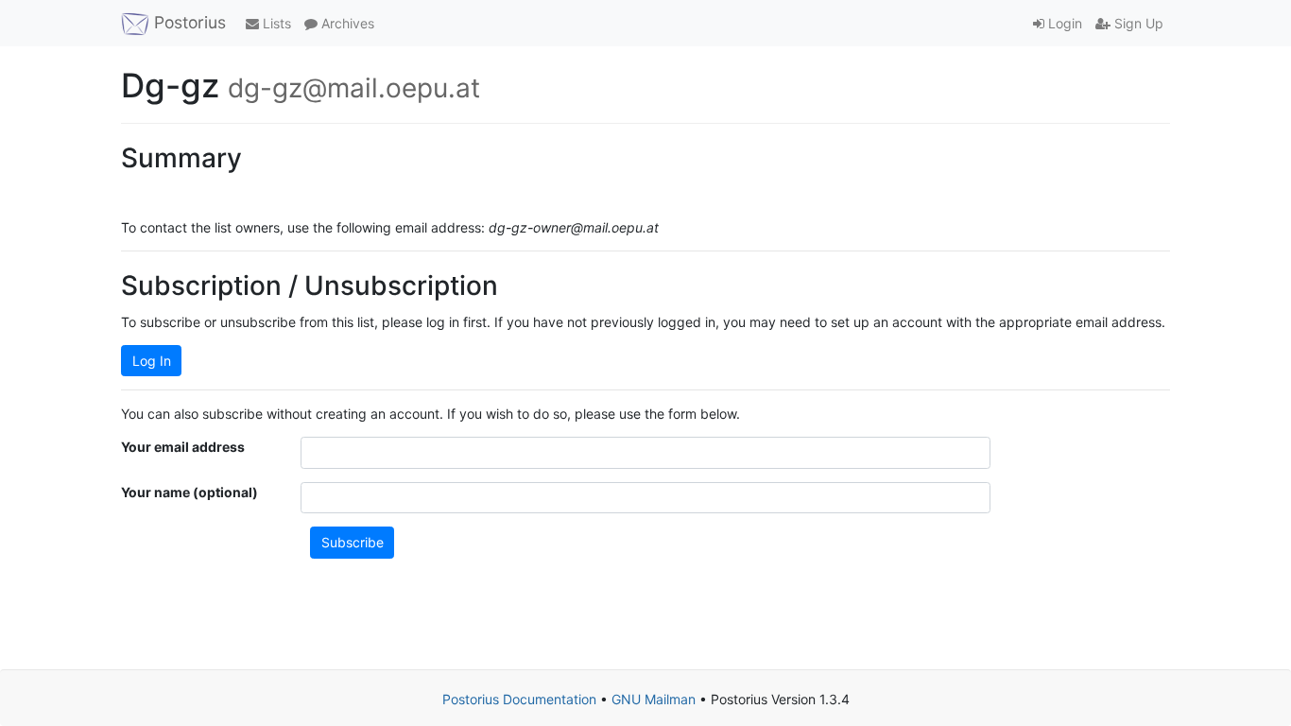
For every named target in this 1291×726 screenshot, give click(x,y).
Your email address (183, 447)
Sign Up (1136, 23)
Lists (275, 23)
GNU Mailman (653, 699)
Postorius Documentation (519, 699)
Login (1063, 23)
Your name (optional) (189, 492)
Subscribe (352, 542)
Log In (151, 361)
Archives (346, 23)
